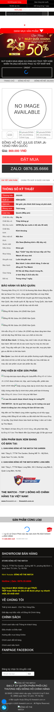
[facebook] (17, 661)
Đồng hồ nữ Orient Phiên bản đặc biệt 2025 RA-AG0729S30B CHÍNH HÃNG (26, 535)
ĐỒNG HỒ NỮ (24, 80)
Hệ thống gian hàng (14, 2)
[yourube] (36, 661)
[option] (10, 135)
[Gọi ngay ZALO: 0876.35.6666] (4, 708)
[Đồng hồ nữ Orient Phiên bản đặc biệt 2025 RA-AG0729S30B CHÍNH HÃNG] (27, 529)
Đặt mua (30, 159)
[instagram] (32, 661)
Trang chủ (8, 80)
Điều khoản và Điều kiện (12, 629)
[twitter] (22, 661)
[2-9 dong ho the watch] (27, 45)
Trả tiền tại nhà (14, 6)
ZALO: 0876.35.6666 (31, 9)
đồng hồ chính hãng (25, 429)
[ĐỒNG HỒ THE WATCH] (3, 14)
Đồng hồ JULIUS (18, 290)
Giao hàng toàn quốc (41, 2)
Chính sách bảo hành (10, 645)
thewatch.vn (11, 501)
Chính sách (11, 617)
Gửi (29, 674)
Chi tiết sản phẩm (9, 180)
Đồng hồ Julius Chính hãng (16, 394)
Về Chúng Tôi (13, 600)
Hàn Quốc (16, 294)
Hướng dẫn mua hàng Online (13, 634)
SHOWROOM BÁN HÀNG (20, 553)
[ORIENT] (27, 73)
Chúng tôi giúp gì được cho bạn (35, 180)
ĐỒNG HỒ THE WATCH (23, 574)
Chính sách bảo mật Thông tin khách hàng (19, 624)
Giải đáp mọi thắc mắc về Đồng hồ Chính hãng (21, 612)
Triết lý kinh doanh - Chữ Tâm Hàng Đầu (18, 607)
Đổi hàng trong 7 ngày (41, 6)
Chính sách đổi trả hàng (11, 640)
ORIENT (27, 67)
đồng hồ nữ (13, 331)
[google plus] (27, 661)
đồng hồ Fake (8, 433)
